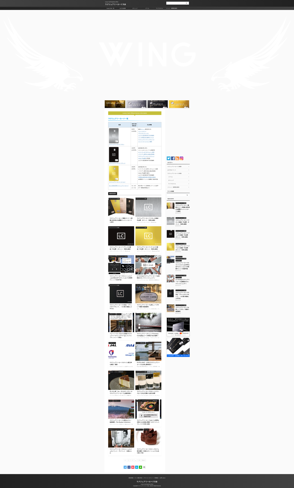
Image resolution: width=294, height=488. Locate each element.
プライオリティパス (143, 133)
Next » (143, 460)
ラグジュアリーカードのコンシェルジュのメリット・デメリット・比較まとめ (121, 451)
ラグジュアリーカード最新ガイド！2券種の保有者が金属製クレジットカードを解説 (121, 220)
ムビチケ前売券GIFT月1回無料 (146, 135)
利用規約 (156, 477)
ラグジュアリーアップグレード (146, 139)
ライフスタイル (159, 8)
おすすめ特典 (123, 8)
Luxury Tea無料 (142, 158)
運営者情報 (131, 477)
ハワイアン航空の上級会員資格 (146, 154)
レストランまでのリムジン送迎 (146, 152)
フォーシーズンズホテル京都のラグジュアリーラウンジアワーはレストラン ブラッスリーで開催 (121, 335)
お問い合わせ (162, 477)
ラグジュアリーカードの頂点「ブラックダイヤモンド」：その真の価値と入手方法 (121, 306)
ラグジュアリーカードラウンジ (146, 156)
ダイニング (134, 8)
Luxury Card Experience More (147, 484)
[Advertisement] (178, 132)
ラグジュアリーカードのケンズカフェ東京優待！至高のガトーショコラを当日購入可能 (148, 451)
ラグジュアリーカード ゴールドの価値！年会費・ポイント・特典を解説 (182, 248)
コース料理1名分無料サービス (146, 137)
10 (139, 460)
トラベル (147, 8)
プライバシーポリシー (148, 477)
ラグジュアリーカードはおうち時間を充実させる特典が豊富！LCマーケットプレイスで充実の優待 (148, 422)
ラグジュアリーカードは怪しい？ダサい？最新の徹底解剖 (182, 309)
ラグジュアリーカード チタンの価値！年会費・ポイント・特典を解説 (182, 222)
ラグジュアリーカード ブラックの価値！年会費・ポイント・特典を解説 (182, 235)
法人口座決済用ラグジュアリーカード (119, 185)
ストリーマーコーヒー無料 (145, 141)
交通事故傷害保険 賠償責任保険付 (147, 177)
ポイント (143, 129)
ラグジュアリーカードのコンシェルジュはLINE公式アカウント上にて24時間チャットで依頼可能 (121, 278)
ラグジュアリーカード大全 (115, 4)
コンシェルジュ (142, 131)
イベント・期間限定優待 (171, 8)
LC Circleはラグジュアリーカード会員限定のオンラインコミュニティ (182, 281)
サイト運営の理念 (138, 477)
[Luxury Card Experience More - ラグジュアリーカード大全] (136, 467)
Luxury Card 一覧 (110, 8)
